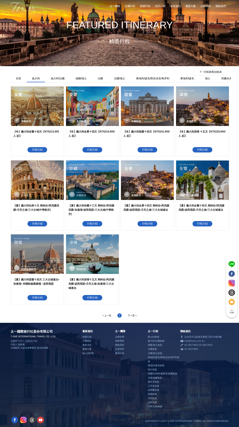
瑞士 (207, 78)
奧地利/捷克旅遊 (156, 365)
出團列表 (130, 6)
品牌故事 (119, 336)
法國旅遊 (152, 349)
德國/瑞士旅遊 (155, 345)
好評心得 (160, 6)
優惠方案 (190, 6)
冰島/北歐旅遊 (155, 406)
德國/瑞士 (81, 78)
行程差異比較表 (213, 72)
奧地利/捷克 (187, 78)
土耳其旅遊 (153, 386)
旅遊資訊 (175, 6)
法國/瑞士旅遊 (155, 353)
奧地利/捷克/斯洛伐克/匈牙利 (152, 78)
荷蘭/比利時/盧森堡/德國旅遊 (162, 373)
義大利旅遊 (153, 336)
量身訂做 (119, 353)
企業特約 (205, 6)
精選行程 (145, 6)
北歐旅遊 (152, 402)
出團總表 (87, 341)
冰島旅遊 (152, 398)
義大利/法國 (58, 78)
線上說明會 (88, 353)
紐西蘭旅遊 (153, 390)
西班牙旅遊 (153, 382)
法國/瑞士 (119, 78)
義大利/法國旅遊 (156, 341)
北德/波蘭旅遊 (155, 377)
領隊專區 (119, 341)
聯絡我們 (221, 6)
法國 (100, 78)
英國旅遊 (152, 394)
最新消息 (87, 345)
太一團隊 (115, 6)
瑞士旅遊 (152, 369)
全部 (18, 78)
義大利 (36, 78)
